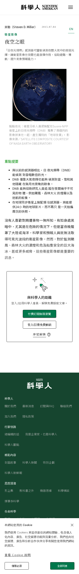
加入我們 (10, 416)
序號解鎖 (39, 334)
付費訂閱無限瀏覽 (39, 314)
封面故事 (10, 462)
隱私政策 (28, 416)
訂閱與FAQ (47, 406)
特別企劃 (49, 462)
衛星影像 (11, 34)
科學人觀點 (12, 445)
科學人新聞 (29, 462)
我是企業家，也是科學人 (41, 434)
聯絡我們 (66, 406)
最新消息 (28, 406)
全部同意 (62, 566)
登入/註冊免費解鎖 (39, 324)
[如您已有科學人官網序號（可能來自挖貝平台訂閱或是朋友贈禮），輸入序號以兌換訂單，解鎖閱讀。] (49, 334)
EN (71, 29)
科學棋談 (64, 491)
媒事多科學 (12, 501)
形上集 (9, 491)
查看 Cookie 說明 (18, 555)
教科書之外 (26, 491)
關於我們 (10, 406)
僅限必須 (17, 566)
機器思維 (46, 491)
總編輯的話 (12, 434)
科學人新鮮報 (13, 473)
